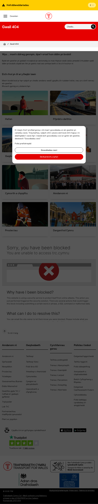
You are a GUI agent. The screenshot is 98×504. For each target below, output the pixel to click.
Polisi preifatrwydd (23, 143)
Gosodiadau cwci (49, 150)
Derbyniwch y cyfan (49, 157)
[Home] (4, 44)
